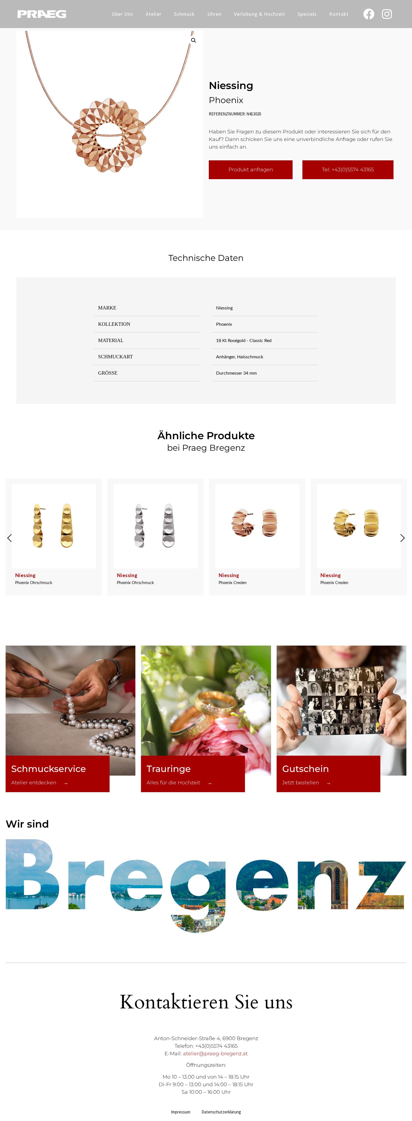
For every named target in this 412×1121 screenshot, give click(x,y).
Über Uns (122, 14)
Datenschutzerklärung (221, 1112)
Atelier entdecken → (39, 783)
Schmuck (184, 14)
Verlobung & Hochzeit (259, 14)
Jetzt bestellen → (306, 783)
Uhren (214, 14)
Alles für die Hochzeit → (179, 783)
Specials (307, 14)
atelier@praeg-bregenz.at (215, 1054)
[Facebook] (368, 14)
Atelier (153, 14)
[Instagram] (387, 14)
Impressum (180, 1112)
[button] (194, 40)
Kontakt (339, 14)
